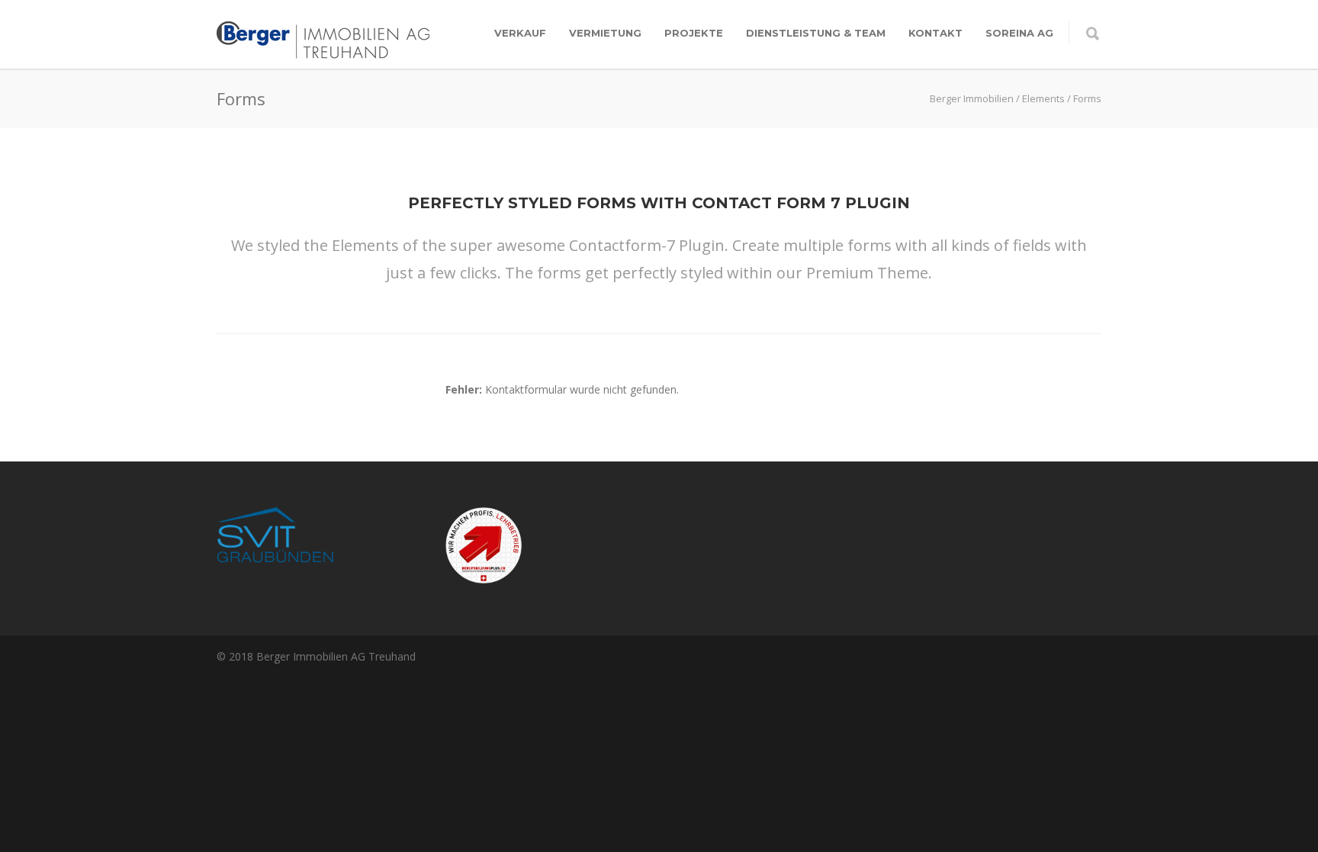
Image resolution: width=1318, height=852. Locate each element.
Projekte (693, 33)
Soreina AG (1019, 33)
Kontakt (935, 33)
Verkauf (520, 33)
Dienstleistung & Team (816, 33)
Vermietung (605, 33)
